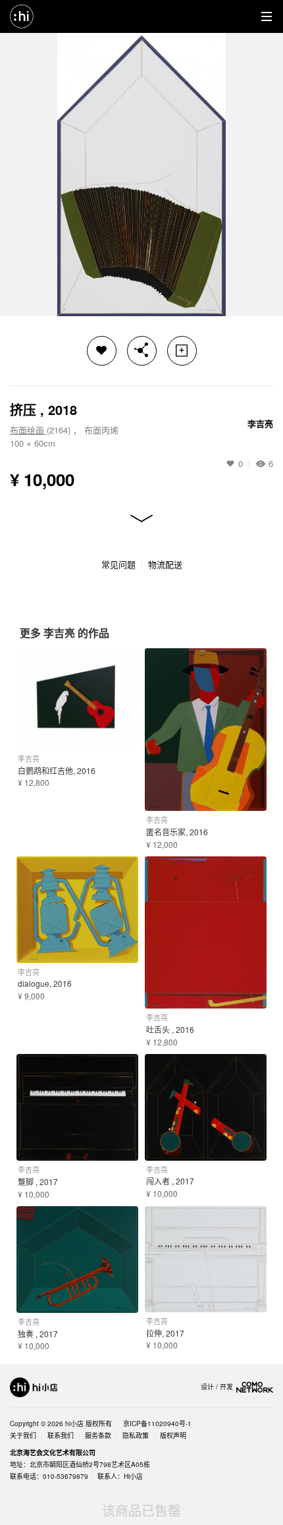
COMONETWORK (254, 1387)
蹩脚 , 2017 (38, 1181)
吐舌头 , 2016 (170, 1029)
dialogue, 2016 (45, 983)
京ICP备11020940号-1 (157, 1423)
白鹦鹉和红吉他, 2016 (56, 770)
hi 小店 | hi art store (22, 16)
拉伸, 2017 (165, 1333)
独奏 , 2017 (38, 1333)
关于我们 (23, 1435)
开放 (141, 519)
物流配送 (165, 564)
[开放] (141, 519)
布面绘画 (28, 430)
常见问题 (118, 564)
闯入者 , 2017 (170, 1180)
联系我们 (60, 1435)
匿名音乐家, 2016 (177, 831)
